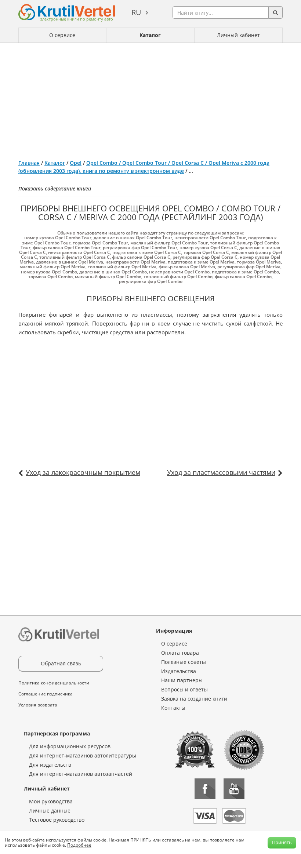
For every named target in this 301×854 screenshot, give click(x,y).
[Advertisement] (150, 98)
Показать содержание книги (54, 188)
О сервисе (62, 35)
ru (136, 12)
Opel (75, 162)
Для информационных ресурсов (69, 746)
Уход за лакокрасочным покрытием (83, 472)
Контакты (173, 707)
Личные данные (49, 810)
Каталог (150, 35)
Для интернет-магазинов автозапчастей (80, 773)
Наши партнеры (182, 680)
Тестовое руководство (56, 819)
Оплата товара (180, 652)
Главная (29, 162)
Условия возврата (37, 705)
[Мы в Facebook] (205, 788)
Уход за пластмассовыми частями (221, 472)
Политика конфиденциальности (53, 683)
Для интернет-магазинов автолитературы (82, 755)
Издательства (178, 671)
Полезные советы (183, 661)
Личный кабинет (238, 35)
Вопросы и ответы (184, 689)
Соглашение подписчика (45, 694)
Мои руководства (51, 801)
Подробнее (79, 845)
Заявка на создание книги (194, 698)
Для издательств (50, 764)
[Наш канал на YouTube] (234, 788)
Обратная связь (61, 663)
